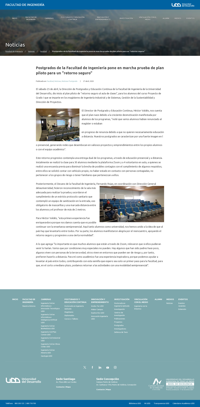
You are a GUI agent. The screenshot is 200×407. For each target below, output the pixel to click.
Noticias (31, 51)
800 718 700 (31, 403)
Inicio (15, 299)
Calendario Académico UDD (184, 403)
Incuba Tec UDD (97, 306)
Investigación (121, 299)
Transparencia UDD (161, 403)
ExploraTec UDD (97, 313)
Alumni (158, 299)
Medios (170, 299)
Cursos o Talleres (71, 319)
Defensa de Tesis (121, 332)
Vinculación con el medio (141, 300)
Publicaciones (119, 319)
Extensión (182, 309)
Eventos (183, 299)
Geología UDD (46, 356)
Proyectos (118, 322)
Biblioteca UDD (135, 403)
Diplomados (69, 315)
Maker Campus (97, 309)
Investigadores (120, 329)
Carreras (46, 299)
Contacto (60, 387)
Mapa (68, 387)
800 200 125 (19, 403)
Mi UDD (147, 403)
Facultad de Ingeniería (24, 4)
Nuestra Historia (28, 306)
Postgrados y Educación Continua (75, 300)
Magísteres (68, 312)
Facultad (43, 51)
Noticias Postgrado (69, 81)
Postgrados (119, 325)
